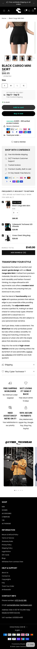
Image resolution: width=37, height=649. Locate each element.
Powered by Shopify (18, 644)
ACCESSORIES (6, 513)
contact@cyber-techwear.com (19, 605)
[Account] (8, 10)
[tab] (14, 490)
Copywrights (6, 579)
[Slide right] (33, 58)
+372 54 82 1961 (20, 600)
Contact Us (6, 576)
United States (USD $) (17, 627)
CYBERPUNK (6, 517)
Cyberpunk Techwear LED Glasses (22, 225)
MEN (3, 507)
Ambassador (6, 589)
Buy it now (18, 113)
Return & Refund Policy (10, 535)
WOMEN (4, 510)
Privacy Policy (7, 545)
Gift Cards (5, 555)
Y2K (3, 520)
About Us (5, 573)
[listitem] (18, 3)
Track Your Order (8, 586)
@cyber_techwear (18, 442)
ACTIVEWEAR (6, 524)
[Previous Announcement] (3, 3)
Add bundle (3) (18, 253)
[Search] (29, 10)
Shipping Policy (7, 548)
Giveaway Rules (7, 541)
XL (23, 86)
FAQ (3, 583)
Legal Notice (6, 551)
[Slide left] (3, 58)
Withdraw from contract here (12, 562)
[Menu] (4, 10)
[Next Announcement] (34, 3)
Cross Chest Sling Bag (21, 235)
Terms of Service (8, 538)
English (17, 630)
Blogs (4, 558)
